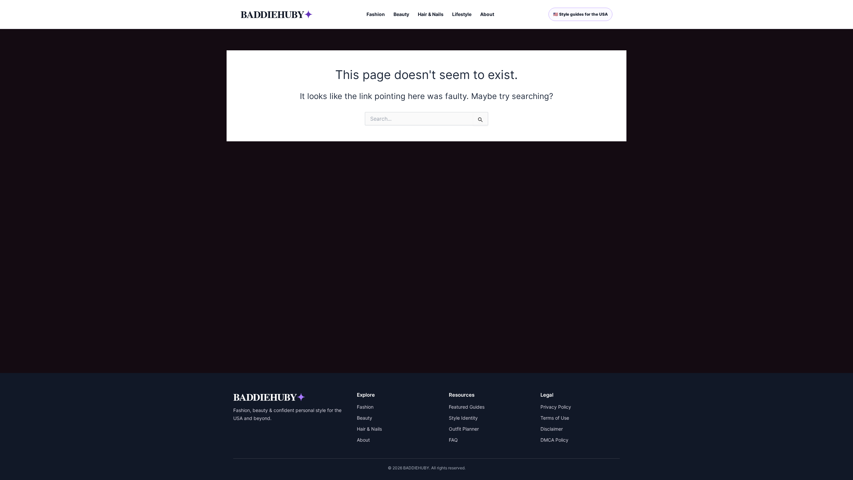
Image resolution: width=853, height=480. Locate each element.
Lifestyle (461, 14)
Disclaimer (551, 429)
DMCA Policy (554, 440)
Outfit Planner (464, 429)
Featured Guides (466, 407)
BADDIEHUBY (276, 14)
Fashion (376, 14)
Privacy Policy (555, 407)
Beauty (401, 14)
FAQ (453, 440)
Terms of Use (554, 418)
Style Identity (463, 418)
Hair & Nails (430, 14)
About (487, 14)
